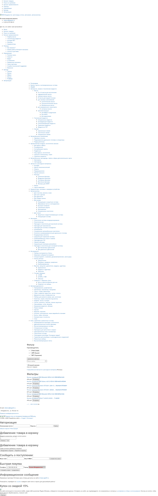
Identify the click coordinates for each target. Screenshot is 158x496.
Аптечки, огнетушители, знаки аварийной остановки (49, 313)
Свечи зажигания (39, 187)
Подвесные (37, 151)
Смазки (36, 129)
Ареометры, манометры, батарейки (45, 289)
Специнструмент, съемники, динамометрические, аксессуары (53, 257)
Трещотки (41, 271)
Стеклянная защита (44, 207)
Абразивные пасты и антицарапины (48, 204)
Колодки (36, 165)
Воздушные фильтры (44, 178)
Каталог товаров (8, 1)
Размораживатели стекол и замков (44, 238)
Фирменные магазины (14, 62)
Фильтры (10, 42)
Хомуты (36, 169)
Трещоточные (42, 260)
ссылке (19, 481)
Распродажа (34, 83)
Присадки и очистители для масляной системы (48, 224)
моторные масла (47, 109)
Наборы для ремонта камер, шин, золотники (47, 297)
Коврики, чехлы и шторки (41, 300)
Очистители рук (39, 222)
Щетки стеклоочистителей (42, 167)
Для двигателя (38, 196)
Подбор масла (11, 37)
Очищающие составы (44, 216)
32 (35, 404)
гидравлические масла (44, 94)
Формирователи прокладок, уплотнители (46, 322)
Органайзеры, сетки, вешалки (43, 304)
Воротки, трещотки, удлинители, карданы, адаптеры (50, 266)
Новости (9, 57)
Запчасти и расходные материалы (41, 163)
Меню (5, 29)
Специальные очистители (45, 211)
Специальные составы (41, 328)
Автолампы (37, 160)
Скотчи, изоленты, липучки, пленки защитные (48, 302)
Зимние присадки (39, 242)
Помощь (6, 6)
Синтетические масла (48, 101)
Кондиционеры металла (41, 235)
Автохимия (34, 218)
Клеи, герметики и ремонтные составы (42, 320)
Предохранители (39, 171)
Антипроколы (38, 229)
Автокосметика (35, 191)
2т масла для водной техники (47, 98)
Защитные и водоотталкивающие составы (50, 215)
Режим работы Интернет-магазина (17, 49)
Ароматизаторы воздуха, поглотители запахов (44, 143)
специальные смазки (44, 134)
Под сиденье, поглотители (42, 153)
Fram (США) (35, 350)
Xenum (9, 77)
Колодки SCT (11, 40)
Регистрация (14, 428)
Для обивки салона (40, 198)
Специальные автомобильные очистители (47, 231)
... (29, 404)
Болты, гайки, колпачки (41, 315)
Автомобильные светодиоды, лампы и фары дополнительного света (51, 158)
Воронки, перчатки (39, 311)
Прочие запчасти (39, 173)
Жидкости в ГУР (42, 127)
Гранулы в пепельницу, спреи (43, 154)
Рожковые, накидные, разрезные (47, 262)
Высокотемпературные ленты (43, 341)
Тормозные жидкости (44, 125)
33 (36, 404)
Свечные (40, 278)
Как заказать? (11, 48)
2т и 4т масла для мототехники (47, 92)
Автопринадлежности (37, 286)
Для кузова (37, 200)
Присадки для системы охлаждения (45, 227)
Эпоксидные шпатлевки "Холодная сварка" (47, 335)
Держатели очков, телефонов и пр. (44, 295)
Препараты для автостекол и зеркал (45, 330)
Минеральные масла (48, 105)
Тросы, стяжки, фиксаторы (42, 291)
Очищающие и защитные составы (48, 202)
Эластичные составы (40, 333)
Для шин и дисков (39, 195)
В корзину (36, 379)
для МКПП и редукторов (49, 112)
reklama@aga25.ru (9, 20)
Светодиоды (38, 162)
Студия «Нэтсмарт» (27, 418)
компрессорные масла (44, 96)
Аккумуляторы (11, 44)
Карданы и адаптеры (44, 269)
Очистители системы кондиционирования (46, 220)
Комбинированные (43, 264)
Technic (9, 71)
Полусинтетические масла (49, 103)
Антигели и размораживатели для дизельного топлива (50, 233)
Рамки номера (38, 308)
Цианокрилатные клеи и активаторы (45, 331)
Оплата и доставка (13, 51)
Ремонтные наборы (40, 339)
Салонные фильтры (44, 176)
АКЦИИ (33, 87)
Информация (8, 8)
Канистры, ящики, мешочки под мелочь (46, 299)
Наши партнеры (12, 64)
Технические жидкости (14, 38)
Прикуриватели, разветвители (43, 288)
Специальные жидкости (45, 120)
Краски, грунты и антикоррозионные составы (44, 85)
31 (33, 404)
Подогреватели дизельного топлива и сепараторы (49, 140)
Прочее (36, 310)
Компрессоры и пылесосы (42, 317)
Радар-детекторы (39, 142)
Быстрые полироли (43, 205)
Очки (35, 319)
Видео (9, 59)
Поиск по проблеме (9, 3)
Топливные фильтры (44, 180)
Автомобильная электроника (39, 136)
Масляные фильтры (44, 182)
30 (31, 404)
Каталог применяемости (11, 4)
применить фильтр (33, 359)
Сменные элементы (40, 156)
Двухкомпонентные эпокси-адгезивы (45, 324)
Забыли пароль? (5, 428)
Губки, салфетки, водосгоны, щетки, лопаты (47, 293)
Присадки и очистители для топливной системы (48, 246)
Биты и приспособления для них (47, 282)
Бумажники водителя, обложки (43, 306)
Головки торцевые (39, 273)
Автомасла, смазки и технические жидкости (44, 89)
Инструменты (35, 251)
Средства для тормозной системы (44, 237)
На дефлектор (38, 147)
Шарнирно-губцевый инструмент (44, 255)
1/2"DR (40, 275)
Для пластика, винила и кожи (43, 193)
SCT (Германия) (37, 355)
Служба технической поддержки (17, 66)
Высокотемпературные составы (43, 326)
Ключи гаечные (38, 258)
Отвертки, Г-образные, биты (42, 280)
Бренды (6, 10)
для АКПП (44, 114)
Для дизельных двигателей (46, 249)
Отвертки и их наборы (44, 284)
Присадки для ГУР (39, 240)
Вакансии (10, 68)
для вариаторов (46, 116)
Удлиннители (42, 268)
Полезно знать (11, 55)
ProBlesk (9, 79)
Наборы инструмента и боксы (43, 253)
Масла (36, 90)
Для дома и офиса (39, 145)
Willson (9, 75)
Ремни (36, 185)
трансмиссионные (43, 111)
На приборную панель (41, 149)
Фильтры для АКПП (43, 184)
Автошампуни (42, 209)
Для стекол (37, 213)
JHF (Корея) (35, 353)
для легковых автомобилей (46, 100)
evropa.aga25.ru (44, 478)
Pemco (9, 73)
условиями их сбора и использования (128, 491)
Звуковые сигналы (39, 138)
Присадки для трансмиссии (42, 226)
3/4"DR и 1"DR (42, 277)
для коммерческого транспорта (47, 107)
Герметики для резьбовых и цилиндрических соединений (51, 337)
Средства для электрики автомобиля (45, 244)
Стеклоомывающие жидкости (46, 123)
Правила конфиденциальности (9, 413)
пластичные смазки (43, 132)
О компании (11, 60)
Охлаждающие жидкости (45, 121)
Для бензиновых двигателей (46, 247)
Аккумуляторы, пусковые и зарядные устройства (45, 189)
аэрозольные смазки (44, 131)
